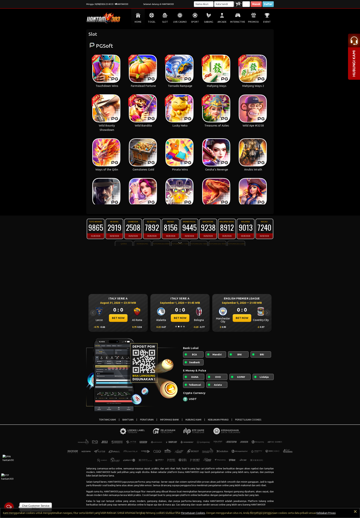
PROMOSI (253, 22)
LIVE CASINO (180, 22)
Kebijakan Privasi (326, 512)
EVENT (267, 22)
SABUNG (208, 22)
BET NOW (118, 317)
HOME (138, 22)
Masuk (256, 4)
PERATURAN (147, 419)
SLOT (165, 22)
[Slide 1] (176, 326)
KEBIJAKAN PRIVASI (218, 419)
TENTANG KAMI (107, 419)
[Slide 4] (184, 326)
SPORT (195, 22)
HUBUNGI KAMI (193, 419)
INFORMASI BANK (169, 419)
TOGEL (151, 22)
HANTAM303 (103, 472)
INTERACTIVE (237, 22)
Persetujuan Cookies (193, 512)
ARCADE (222, 22)
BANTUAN (128, 419)
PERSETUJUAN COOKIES (248, 419)
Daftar (268, 4)
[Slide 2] (178, 326)
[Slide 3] (181, 326)
